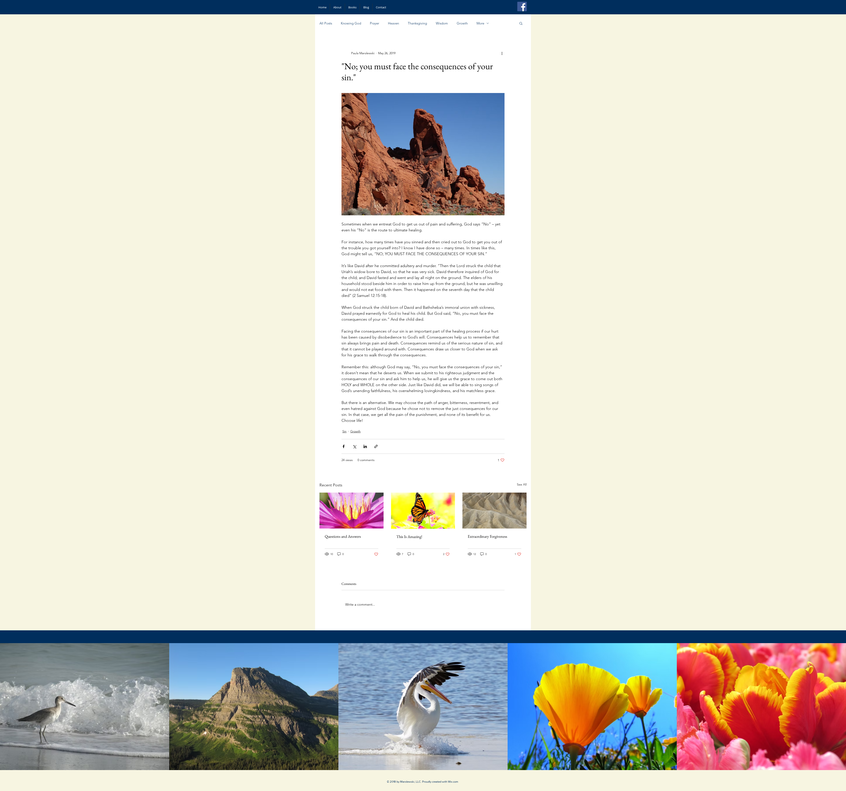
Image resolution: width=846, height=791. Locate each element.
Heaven (393, 23)
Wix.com (453, 781)
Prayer (374, 23)
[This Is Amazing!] (423, 511)
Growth (462, 23)
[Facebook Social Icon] (522, 6)
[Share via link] (376, 446)
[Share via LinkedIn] (365, 446)
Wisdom (442, 23)
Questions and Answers (343, 536)
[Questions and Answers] (351, 511)
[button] (521, 23)
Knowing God (351, 23)
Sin (344, 431)
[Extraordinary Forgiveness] (494, 511)
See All (522, 484)
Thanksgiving (417, 23)
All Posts (325, 23)
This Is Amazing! (409, 536)
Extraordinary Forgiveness (487, 536)
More (480, 23)
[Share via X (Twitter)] (354, 446)
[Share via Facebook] (343, 446)
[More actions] (502, 53)
